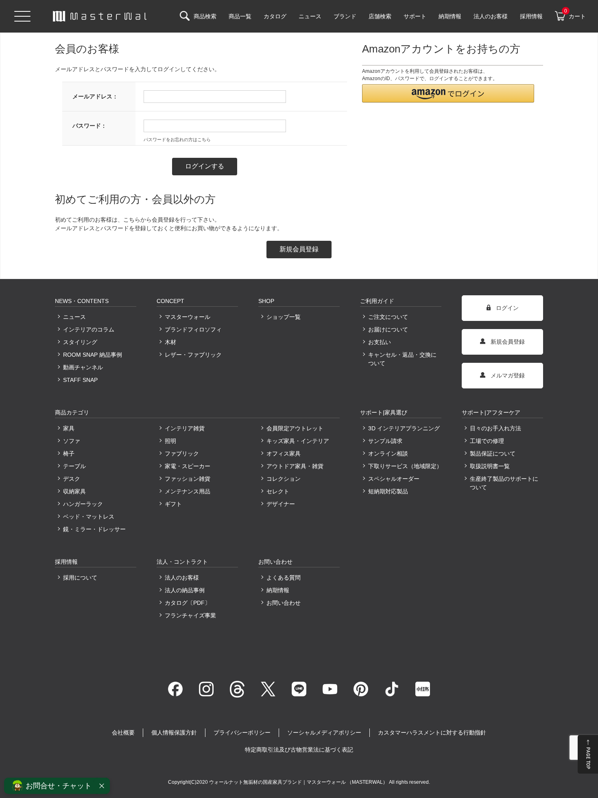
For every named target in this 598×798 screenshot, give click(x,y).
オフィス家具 (283, 453)
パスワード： (89, 125)
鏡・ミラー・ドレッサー (94, 529)
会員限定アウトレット (294, 428)
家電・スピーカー (187, 466)
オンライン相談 (388, 453)
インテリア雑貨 (185, 428)
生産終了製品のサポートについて (504, 483)
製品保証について (492, 453)
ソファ (71, 441)
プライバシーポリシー (242, 732)
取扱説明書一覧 (490, 466)
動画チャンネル (83, 367)
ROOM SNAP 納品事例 (92, 354)
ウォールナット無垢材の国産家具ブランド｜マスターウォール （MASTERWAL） (299, 782)
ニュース (74, 317)
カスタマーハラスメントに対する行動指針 (432, 732)
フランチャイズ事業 (190, 615)
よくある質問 (283, 577)
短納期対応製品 (388, 491)
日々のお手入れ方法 (495, 428)
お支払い (379, 342)
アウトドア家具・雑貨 (294, 466)
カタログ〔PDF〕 (187, 603)
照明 (170, 441)
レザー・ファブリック (193, 354)
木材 (170, 342)
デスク (71, 478)
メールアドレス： (95, 96)
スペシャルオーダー (393, 478)
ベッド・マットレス (88, 516)
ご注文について (388, 317)
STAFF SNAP (80, 380)
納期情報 (277, 590)
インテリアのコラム (88, 329)
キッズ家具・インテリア (297, 441)
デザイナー (280, 504)
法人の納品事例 (185, 590)
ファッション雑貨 (187, 478)
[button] (448, 93)
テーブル (74, 466)
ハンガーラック (83, 504)
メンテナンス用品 (187, 491)
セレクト (277, 491)
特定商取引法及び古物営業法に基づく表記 (299, 749)
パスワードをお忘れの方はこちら (177, 139)
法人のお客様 (182, 577)
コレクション (283, 478)
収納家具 (74, 491)
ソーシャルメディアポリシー (324, 732)
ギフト (173, 504)
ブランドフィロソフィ (193, 329)
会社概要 (123, 732)
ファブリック (182, 453)
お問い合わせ (283, 603)
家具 (68, 428)
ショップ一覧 (283, 317)
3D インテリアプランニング (404, 428)
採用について (80, 577)
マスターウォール (187, 317)
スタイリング (80, 342)
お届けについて (388, 329)
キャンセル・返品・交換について (402, 358)
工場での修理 (487, 441)
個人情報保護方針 (174, 732)
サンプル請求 (385, 441)
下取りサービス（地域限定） (404, 466)
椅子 (68, 453)
